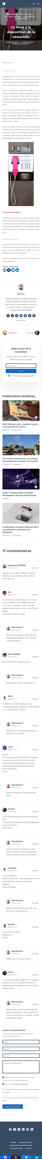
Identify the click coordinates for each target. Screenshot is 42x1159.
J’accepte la (22, 376)
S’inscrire (21, 371)
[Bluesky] (13, 270)
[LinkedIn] (23, 1129)
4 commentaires (16, 430)
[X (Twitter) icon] (21, 315)
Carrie (10, 972)
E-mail (7, 1049)
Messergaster (14, 654)
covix (10, 747)
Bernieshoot (17, 627)
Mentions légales (25, 1142)
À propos (13, 1142)
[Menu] (38, 4)
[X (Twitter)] (14, 1129)
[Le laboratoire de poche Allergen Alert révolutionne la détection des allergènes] (20, 513)
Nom (6, 1042)
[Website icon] (16, 315)
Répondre (35, 568)
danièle (11, 924)
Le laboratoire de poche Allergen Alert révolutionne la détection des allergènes (20, 529)
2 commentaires (16, 464)
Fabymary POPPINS (17, 565)
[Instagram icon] (25, 315)
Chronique (31, 17)
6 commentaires (16, 535)
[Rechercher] (34, 4)
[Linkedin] (17, 270)
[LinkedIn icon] (12, 315)
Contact (28, 1148)
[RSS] (31, 1129)
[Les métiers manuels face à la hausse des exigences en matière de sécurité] (20, 444)
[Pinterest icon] (29, 315)
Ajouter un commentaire (13, 1063)
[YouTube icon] (34, 315)
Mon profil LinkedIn (24, 310)
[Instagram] (19, 1129)
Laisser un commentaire (13, 1106)
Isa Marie (12, 868)
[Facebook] (4, 270)
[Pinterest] (27, 1129)
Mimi (10, 696)
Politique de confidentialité (21, 1145)
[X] (9, 270)
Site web (7, 1056)
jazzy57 (11, 809)
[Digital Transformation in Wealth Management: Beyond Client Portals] (20, 479)
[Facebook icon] (8, 315)
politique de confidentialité (26, 376)
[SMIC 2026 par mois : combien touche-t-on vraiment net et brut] (20, 410)
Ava (9, 592)
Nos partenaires (16, 1148)
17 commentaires (21, 18)
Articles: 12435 (21, 320)
